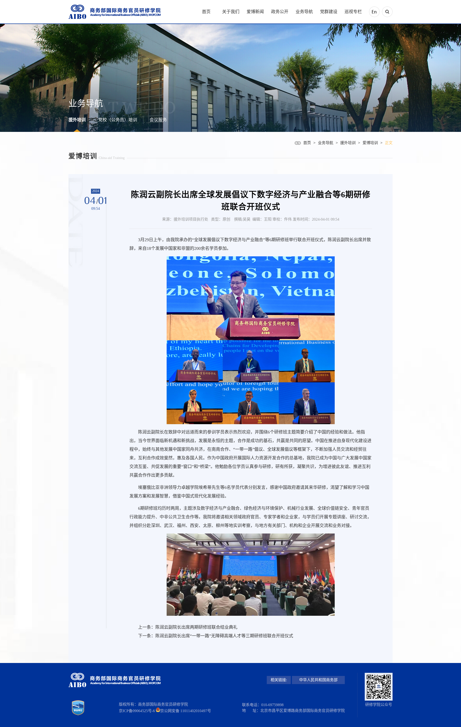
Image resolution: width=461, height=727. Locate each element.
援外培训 (77, 119)
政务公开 (279, 11)
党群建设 (328, 11)
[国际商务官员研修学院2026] (114, 12)
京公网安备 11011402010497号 (185, 711)
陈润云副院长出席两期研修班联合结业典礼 (196, 627)
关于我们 (230, 11)
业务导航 (304, 11)
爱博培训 (370, 143)
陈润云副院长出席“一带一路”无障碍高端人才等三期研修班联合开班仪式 (224, 635)
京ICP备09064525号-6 (137, 711)
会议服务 (158, 119)
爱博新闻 (255, 11)
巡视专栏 (353, 11)
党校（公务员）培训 (117, 119)
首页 (206, 11)
